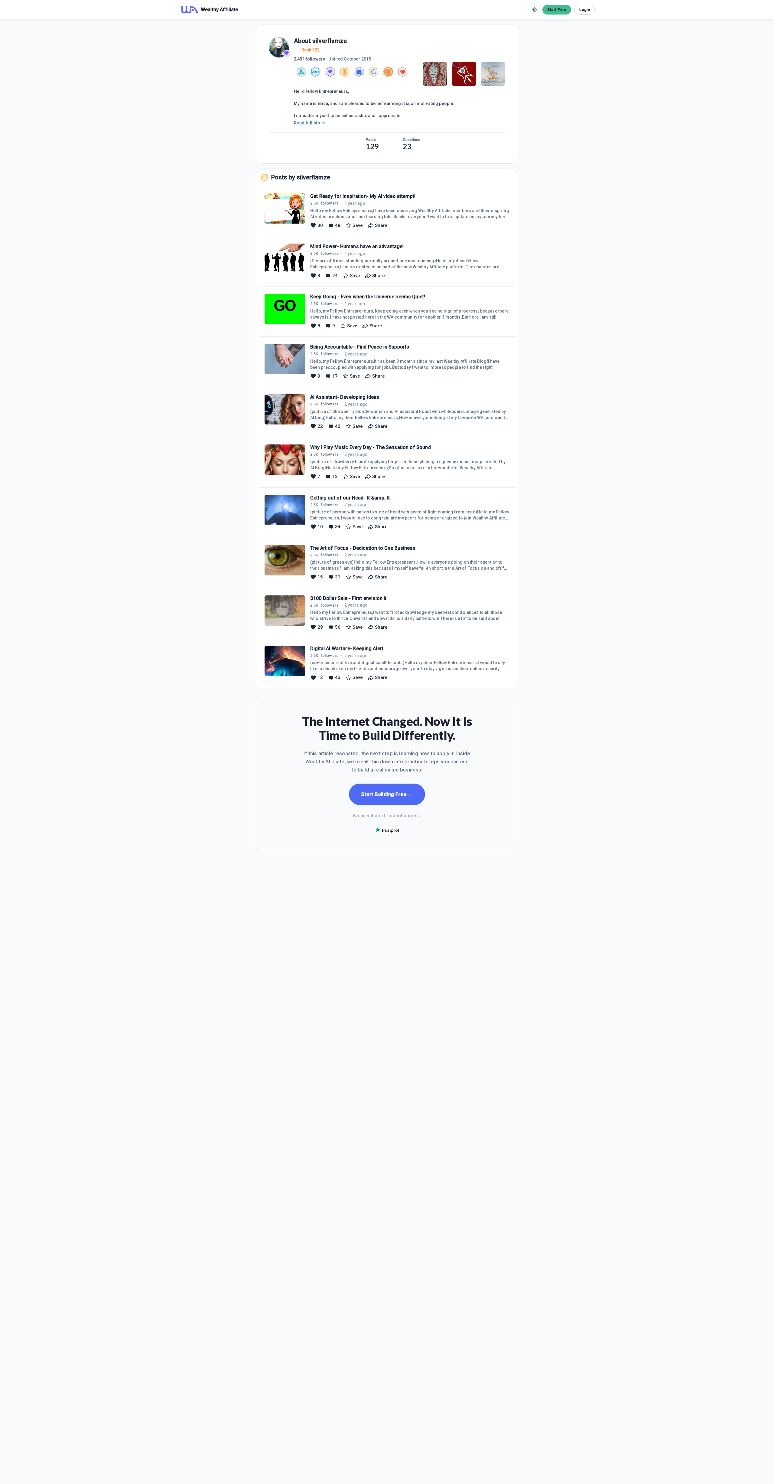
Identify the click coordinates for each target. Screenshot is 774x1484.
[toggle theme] (534, 10)
